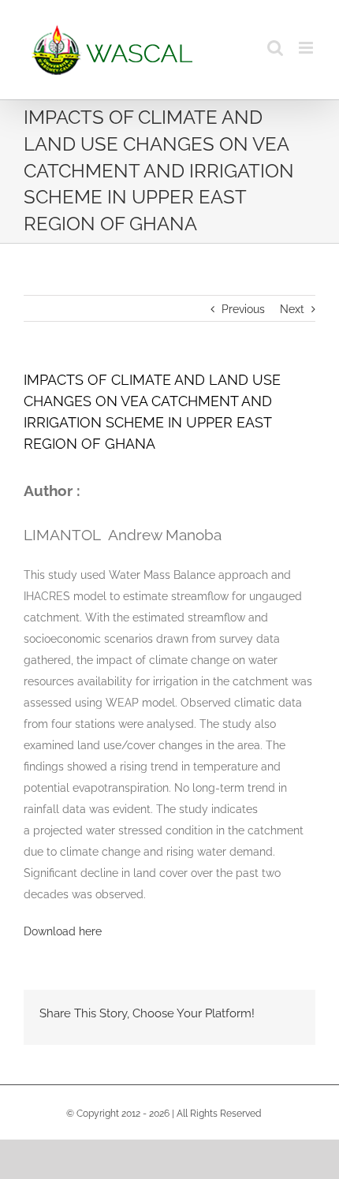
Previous (243, 309)
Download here (63, 931)
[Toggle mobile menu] (307, 47)
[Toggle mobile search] (275, 47)
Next (292, 309)
